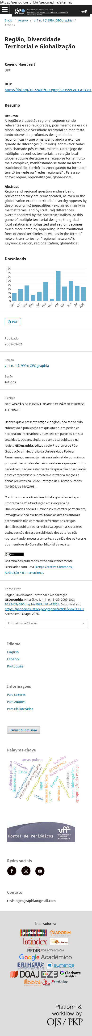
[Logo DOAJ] (24, 976)
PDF (14, 321)
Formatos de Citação (22, 623)
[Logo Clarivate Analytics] (70, 976)
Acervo (23, 20)
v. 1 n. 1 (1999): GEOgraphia (53, 20)
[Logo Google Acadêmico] (45, 960)
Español (13, 659)
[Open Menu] (4, 9)
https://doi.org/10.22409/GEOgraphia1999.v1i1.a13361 (48, 90)
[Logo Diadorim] (60, 935)
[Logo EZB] (49, 976)
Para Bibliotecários (20, 709)
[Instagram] (26, 874)
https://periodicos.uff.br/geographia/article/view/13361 (44, 609)
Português (15, 666)
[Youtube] (40, 874)
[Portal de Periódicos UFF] (42, 841)
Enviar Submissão (23, 730)
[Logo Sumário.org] (60, 968)
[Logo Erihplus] (31, 968)
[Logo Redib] (45, 951)
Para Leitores (16, 694)
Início (8, 20)
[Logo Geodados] (59, 943)
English (13, 652)
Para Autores (16, 702)
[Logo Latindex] (35, 943)
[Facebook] (12, 874)
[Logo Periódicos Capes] (33, 935)
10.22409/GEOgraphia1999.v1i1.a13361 (32, 604)
